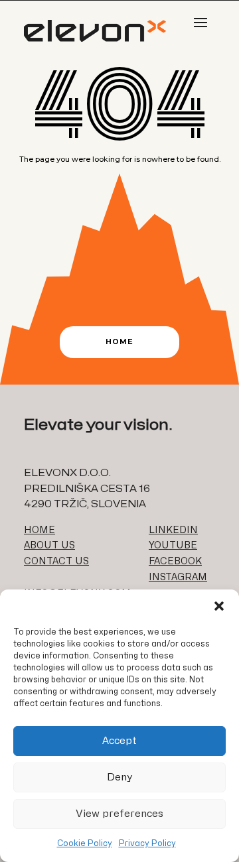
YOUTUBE (173, 545)
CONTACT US (56, 561)
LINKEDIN (173, 530)
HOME (39, 530)
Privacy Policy (147, 843)
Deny (120, 777)
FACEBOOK (175, 561)
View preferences (119, 814)
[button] (219, 606)
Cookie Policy (84, 843)
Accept (119, 741)
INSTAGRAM (178, 577)
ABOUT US (49, 545)
